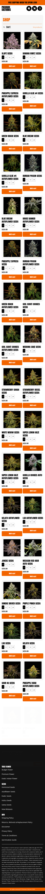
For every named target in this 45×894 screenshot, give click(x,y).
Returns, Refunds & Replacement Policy (17, 822)
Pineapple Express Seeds (10, 263)
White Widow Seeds (10, 432)
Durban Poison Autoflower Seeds (31, 263)
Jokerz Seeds (8, 560)
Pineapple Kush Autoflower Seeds (31, 685)
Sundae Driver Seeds (11, 603)
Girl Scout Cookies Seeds (31, 306)
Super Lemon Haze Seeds (31, 434)
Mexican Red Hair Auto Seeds (31, 562)
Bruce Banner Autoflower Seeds (31, 220)
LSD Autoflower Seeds (33, 518)
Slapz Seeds (7, 53)
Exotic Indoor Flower (9, 778)
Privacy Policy (7, 831)
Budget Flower (7, 770)
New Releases (7, 809)
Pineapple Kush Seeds (11, 728)
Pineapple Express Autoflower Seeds (10, 95)
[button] (29, 8)
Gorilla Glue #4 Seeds (33, 93)
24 (13, 57)
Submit (38, 764)
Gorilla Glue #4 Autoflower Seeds (10, 177)
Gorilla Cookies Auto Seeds (32, 477)
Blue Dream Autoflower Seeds (10, 220)
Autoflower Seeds (8, 791)
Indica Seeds (7, 800)
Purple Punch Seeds (31, 603)
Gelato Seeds (29, 643)
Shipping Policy (8, 818)
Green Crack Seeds (10, 136)
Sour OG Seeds (8, 683)
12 (9, 57)
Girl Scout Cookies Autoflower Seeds (10, 348)
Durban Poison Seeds (32, 175)
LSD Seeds (6, 643)
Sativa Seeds (6, 805)
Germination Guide (9, 840)
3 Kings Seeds (29, 728)
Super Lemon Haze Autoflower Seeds (10, 477)
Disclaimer (6, 827)
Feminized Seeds (8, 787)
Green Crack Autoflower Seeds (10, 306)
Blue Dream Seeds (31, 136)
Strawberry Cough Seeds (10, 391)
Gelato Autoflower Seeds (11, 520)
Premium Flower (8, 774)
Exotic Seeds (6, 796)
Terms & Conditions (9, 835)
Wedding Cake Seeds (32, 346)
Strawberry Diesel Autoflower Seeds (31, 391)
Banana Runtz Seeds (32, 53)
